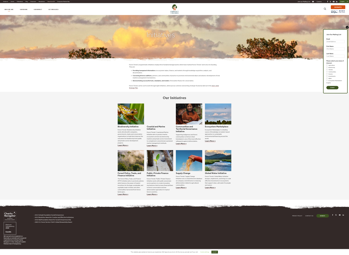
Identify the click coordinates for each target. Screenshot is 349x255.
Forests (330, 74)
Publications (20, 1)
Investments (332, 76)
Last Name (329, 53)
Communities (332, 72)
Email (328, 39)
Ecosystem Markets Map (63, 1)
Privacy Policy (297, 216)
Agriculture (331, 65)
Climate (330, 69)
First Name (330, 46)
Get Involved (53, 9)
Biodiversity (331, 67)
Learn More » (123, 145)
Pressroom (33, 1)
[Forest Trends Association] (10, 234)
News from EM (51, 1)
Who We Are (9, 9)
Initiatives (5, 1)
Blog (27, 1)
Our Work (23, 9)
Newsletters (42, 1)
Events (12, 1)
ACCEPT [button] (214, 252)
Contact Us (309, 216)
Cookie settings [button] (204, 252)
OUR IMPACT (38, 9)
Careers (319, 1)
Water (330, 78)
